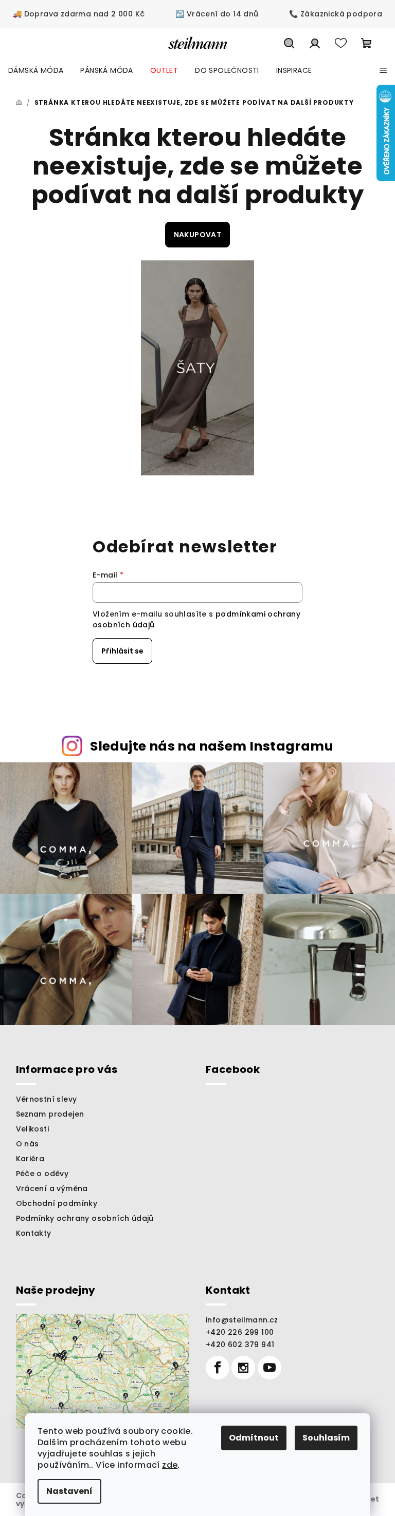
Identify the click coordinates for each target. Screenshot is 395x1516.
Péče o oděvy (42, 1173)
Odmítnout (254, 1438)
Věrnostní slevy (46, 1099)
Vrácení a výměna (52, 1188)
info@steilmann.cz (242, 1320)
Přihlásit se (122, 651)
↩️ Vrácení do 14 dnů (217, 14)
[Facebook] (217, 1367)
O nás (27, 1144)
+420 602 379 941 (240, 1344)
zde (169, 1465)
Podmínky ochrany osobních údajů (85, 1218)
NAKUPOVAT (198, 234)
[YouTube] (269, 1367)
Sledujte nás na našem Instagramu (211, 746)
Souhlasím (326, 1438)
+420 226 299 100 (240, 1332)
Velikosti (32, 1129)
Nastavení (69, 1491)
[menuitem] (35, 70)
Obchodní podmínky (57, 1203)
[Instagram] (243, 1367)
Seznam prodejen (50, 1114)
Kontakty (33, 1233)
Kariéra (30, 1159)
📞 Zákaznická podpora (335, 14)
